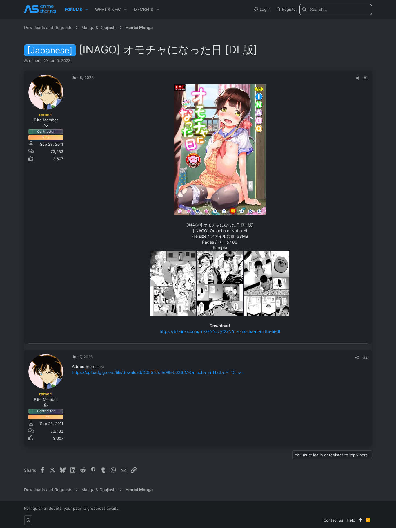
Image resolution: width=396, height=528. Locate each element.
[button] (86, 9)
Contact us (333, 520)
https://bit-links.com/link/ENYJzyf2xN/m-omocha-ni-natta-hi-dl (220, 331)
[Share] (358, 78)
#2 (365, 357)
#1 (366, 77)
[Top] (360, 520)
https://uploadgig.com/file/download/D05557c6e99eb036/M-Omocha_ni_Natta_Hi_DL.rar (157, 372)
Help (351, 520)
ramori (34, 60)
